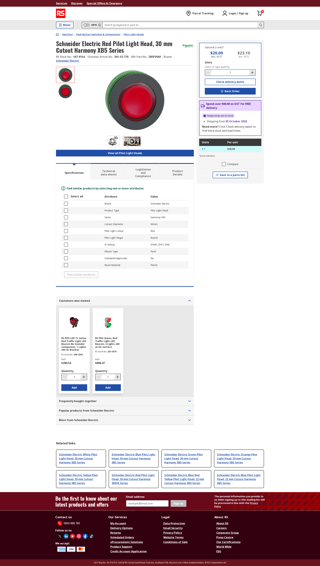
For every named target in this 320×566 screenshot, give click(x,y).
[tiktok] (91, 536)
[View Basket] (259, 13)
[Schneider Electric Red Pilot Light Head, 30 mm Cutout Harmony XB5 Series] (135, 100)
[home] (57, 34)
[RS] (60, 13)
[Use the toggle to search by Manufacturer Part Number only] (99, 25)
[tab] (73, 171)
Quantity (67, 371)
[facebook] (85, 536)
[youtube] (72, 536)
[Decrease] (208, 73)
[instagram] (78, 536)
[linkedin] (66, 536)
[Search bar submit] (260, 25)
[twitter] (59, 536)
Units (208, 62)
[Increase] (252, 73)
